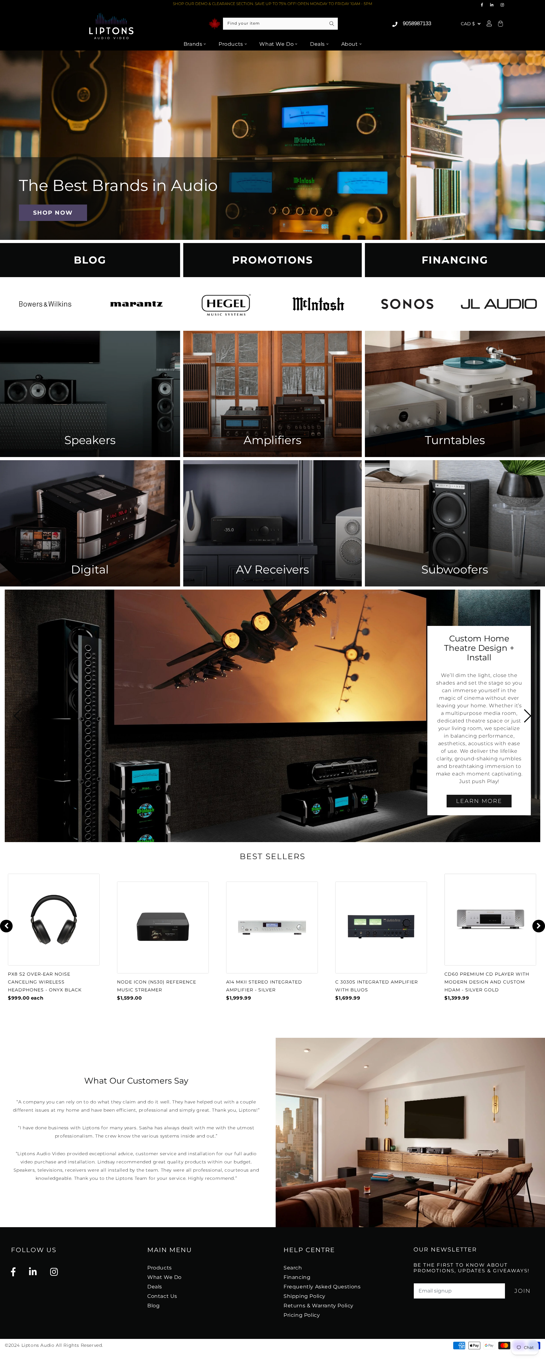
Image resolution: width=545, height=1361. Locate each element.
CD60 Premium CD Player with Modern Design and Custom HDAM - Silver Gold (486, 982)
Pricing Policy (302, 1315)
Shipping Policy (304, 1296)
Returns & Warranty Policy (319, 1306)
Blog (153, 1306)
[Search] (331, 23)
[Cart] (499, 24)
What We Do (276, 44)
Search (293, 1268)
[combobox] (280, 23)
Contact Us (162, 1296)
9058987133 (417, 24)
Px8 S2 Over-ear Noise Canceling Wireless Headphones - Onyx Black (45, 982)
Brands (193, 44)
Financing (297, 1277)
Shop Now (53, 212)
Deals (317, 44)
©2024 (13, 1345)
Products (231, 44)
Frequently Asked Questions (322, 1287)
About (349, 44)
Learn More (479, 801)
